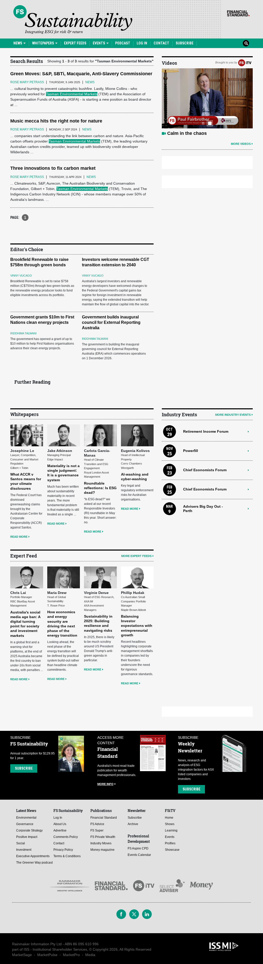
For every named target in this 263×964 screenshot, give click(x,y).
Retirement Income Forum (205, 431)
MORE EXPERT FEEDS (136, 555)
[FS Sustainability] (72, 19)
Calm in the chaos (187, 133)
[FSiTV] (244, 62)
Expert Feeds (75, 43)
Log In (142, 43)
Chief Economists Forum (205, 470)
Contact (161, 43)
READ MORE (18, 536)
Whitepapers (43, 43)
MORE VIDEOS (241, 143)
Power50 (190, 451)
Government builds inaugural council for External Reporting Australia (111, 322)
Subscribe (184, 43)
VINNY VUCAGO (21, 275)
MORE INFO (105, 784)
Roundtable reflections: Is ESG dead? (100, 488)
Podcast (122, 43)
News (18, 43)
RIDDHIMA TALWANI (23, 333)
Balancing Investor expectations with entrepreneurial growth (136, 625)
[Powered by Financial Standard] (238, 13)
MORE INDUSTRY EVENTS (233, 414)
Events (99, 43)
